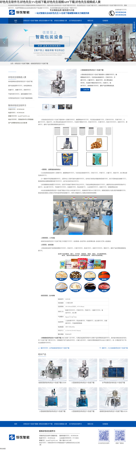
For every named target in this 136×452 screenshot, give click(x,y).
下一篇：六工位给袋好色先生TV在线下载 (113, 348)
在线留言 (105, 20)
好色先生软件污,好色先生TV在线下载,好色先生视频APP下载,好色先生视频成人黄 (50, 2)
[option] (68, 43)
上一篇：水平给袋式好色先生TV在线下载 (53, 348)
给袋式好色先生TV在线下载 (39, 63)
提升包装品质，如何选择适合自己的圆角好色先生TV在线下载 (30, 85)
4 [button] (70, 58)
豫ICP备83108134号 (65, 440)
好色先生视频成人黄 (60, 20)
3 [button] (68, 58)
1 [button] (65, 58)
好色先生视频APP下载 (45, 20)
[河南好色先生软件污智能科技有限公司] (19, 12)
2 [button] (67, 58)
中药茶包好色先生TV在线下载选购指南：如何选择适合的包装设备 (31, 98)
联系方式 (90, 20)
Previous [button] (4, 43)
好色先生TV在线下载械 (30, 20)
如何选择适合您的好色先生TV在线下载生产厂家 (23, 81)
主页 (11, 63)
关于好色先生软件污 (75, 20)
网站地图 (3, 448)
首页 (15, 20)
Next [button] (132, 43)
